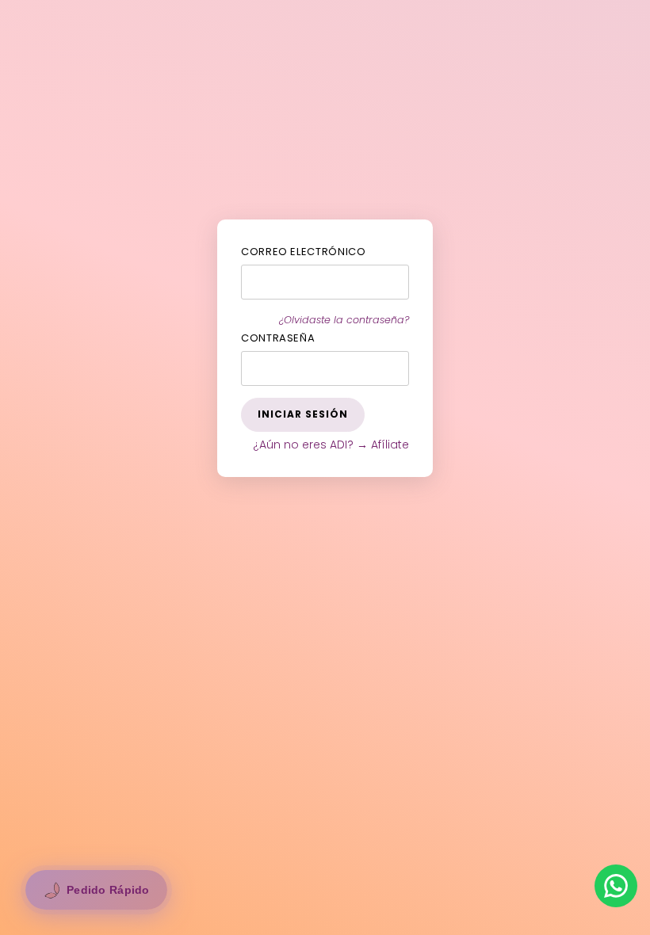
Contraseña (278, 337)
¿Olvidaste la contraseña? (344, 319)
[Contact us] (616, 885)
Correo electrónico (303, 251)
